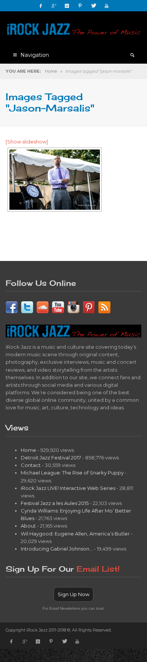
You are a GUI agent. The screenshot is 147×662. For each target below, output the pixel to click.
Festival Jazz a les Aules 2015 (55, 503)
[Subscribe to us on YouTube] (58, 307)
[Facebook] (40, 5)
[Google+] (54, 5)
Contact (31, 465)
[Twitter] (93, 5)
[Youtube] (106, 5)
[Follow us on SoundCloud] (43, 307)
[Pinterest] (80, 5)
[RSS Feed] (104, 307)
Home (51, 71)
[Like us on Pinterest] (89, 307)
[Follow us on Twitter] (27, 307)
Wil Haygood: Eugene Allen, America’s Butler (75, 534)
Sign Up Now (73, 594)
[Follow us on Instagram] (73, 307)
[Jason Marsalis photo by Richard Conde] (54, 179)
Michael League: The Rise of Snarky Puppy (72, 473)
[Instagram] (67, 5)
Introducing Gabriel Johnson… (57, 549)
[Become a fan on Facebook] (12, 307)
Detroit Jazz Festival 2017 (51, 458)
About (28, 526)
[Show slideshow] (27, 142)
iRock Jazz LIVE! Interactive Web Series (68, 488)
